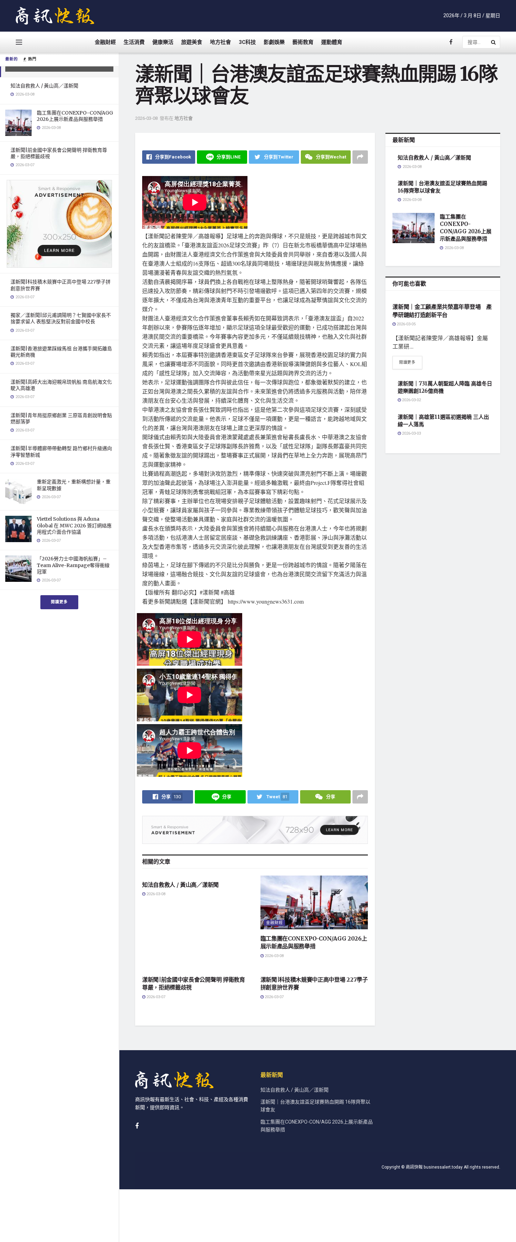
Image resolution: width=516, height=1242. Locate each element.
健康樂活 (162, 42)
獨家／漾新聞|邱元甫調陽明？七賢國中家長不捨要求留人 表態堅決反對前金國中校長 (61, 318)
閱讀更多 (59, 602)
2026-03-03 (411, 433)
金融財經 (105, 42)
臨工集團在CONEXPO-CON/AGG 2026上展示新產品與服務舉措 (75, 116)
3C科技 (247, 42)
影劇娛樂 (274, 42)
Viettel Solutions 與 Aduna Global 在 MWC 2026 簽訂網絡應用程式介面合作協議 (74, 525)
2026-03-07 (155, 997)
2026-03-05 (406, 324)
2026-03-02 (411, 400)
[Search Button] (494, 42)
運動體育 (331, 42)
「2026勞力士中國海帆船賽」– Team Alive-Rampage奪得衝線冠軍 (73, 564)
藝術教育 (302, 42)
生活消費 (134, 42)
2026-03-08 (146, 118)
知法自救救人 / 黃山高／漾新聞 (44, 86)
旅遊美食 (191, 42)
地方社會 (220, 42)
